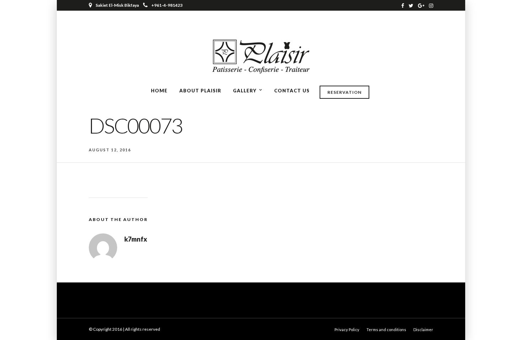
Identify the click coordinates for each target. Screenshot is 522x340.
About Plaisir (200, 90)
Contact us (292, 90)
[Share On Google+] (43, 325)
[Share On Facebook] (11, 325)
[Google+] (421, 5)
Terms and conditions (386, 329)
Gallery (244, 90)
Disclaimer (423, 329)
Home (159, 90)
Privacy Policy (347, 329)
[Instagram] (431, 5)
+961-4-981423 (167, 5)
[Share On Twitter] (21, 325)
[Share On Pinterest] (31, 325)
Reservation (344, 92)
